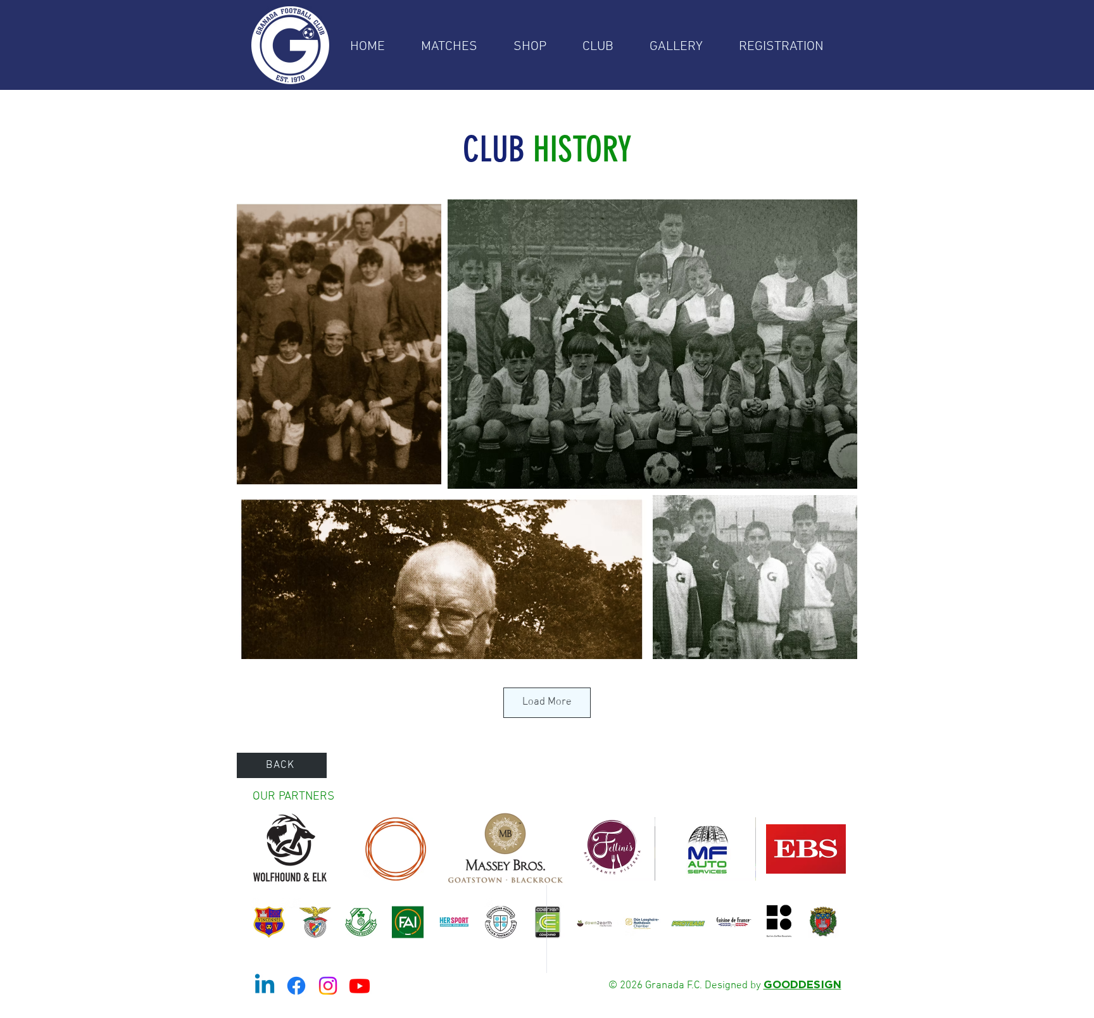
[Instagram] (328, 986)
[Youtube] (360, 986)
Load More (547, 702)
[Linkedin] (265, 986)
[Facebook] (296, 986)
